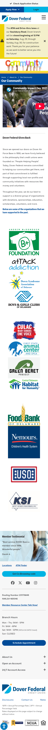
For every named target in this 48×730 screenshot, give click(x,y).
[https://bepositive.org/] (24, 242)
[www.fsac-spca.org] (24, 349)
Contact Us (27, 699)
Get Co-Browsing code (24, 574)
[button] (45, 41)
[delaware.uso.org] (24, 474)
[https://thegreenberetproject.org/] (24, 367)
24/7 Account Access (13, 669)
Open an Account (11, 663)
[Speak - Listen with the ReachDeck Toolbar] (4, 726)
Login (36, 9)
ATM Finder (21, 565)
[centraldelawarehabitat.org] (24, 384)
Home (3, 77)
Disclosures (8, 699)
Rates (43, 699)
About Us (13, 77)
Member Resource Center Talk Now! (20, 604)
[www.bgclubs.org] (24, 299)
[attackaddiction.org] (24, 264)
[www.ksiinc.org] (24, 501)
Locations (7, 565)
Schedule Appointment (24, 642)
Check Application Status (25, 3)
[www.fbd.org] (24, 414)
